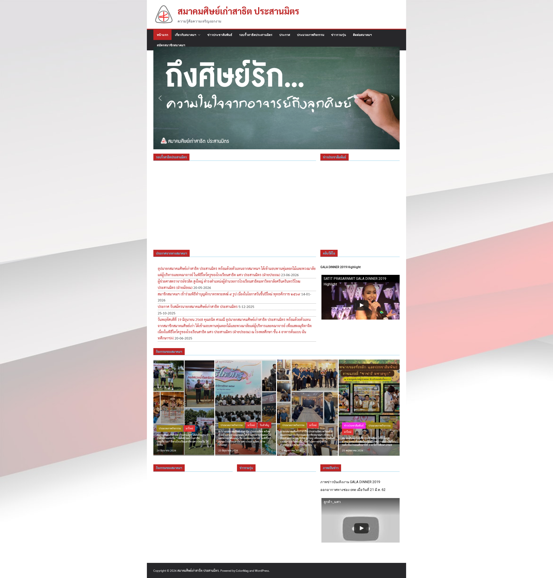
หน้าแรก (162, 35)
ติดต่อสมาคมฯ (362, 35)
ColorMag (242, 570)
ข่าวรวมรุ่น (338, 35)
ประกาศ (284, 35)
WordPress (262, 570)
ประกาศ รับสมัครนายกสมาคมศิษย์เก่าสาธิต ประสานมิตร (198, 306)
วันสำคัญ (264, 425)
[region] (276, 98)
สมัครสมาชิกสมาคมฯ (171, 45)
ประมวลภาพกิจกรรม (310, 35)
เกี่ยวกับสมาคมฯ (185, 35)
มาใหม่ (189, 428)
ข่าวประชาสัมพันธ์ (219, 35)
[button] (198, 35)
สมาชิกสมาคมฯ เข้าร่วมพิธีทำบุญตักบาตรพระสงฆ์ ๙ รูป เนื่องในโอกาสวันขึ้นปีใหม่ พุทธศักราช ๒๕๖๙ (229, 294)
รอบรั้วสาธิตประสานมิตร (255, 35)
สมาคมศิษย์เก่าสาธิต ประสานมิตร (238, 10)
